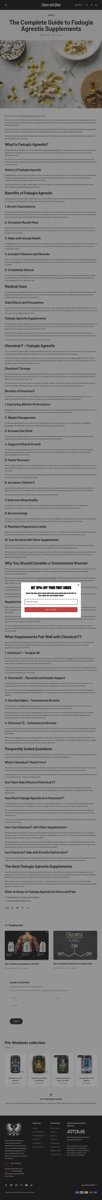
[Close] (78, 584)
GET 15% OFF (51, 609)
